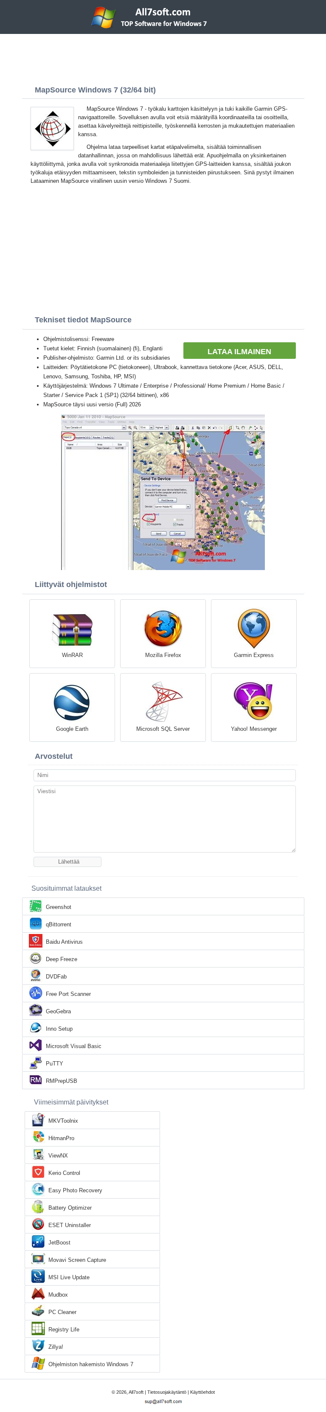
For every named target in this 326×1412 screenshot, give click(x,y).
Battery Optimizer (70, 1208)
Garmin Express (254, 655)
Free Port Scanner (68, 994)
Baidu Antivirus (64, 942)
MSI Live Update (69, 1277)
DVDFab (56, 976)
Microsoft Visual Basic (73, 1046)
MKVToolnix (63, 1121)
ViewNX (58, 1155)
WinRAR (72, 655)
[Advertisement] (163, 57)
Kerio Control (64, 1173)
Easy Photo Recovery (75, 1190)
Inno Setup (59, 1029)
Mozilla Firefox (163, 655)
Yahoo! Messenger (254, 729)
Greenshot (58, 907)
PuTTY (54, 1063)
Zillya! (55, 1347)
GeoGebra (58, 1011)
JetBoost (59, 1242)
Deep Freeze (61, 959)
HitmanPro (61, 1138)
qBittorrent (58, 924)
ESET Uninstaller (69, 1225)
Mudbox (58, 1295)
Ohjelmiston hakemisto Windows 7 (90, 1364)
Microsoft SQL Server (163, 729)
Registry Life (63, 1329)
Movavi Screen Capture (77, 1260)
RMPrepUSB (61, 1081)
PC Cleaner (62, 1312)
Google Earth (72, 729)
